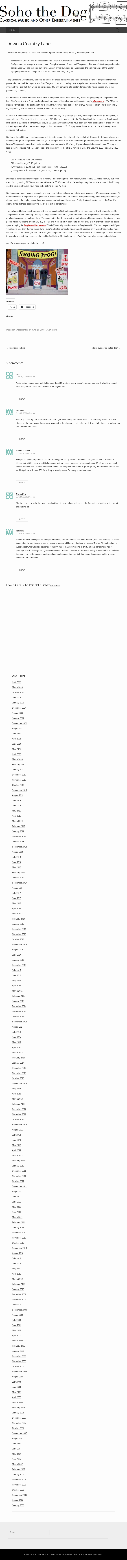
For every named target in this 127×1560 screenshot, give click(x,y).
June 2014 (16, 1037)
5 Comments (51, 330)
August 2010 (17, 1253)
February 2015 (18, 996)
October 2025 (18, 692)
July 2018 (16, 857)
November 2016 (19, 934)
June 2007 (16, 1449)
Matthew (20, 410)
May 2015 (16, 980)
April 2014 (16, 1047)
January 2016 (18, 960)
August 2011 (17, 1191)
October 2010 (18, 1243)
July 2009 (16, 1320)
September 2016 (19, 944)
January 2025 (18, 703)
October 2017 (18, 878)
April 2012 (16, 1150)
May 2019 (16, 811)
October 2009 (18, 1305)
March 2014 (17, 1052)
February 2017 (18, 919)
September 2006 (19, 1495)
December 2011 (19, 1171)
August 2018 (17, 852)
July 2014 (16, 1032)
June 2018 (16, 862)
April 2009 (16, 1335)
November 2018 (19, 836)
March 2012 (17, 1155)
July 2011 (16, 1196)
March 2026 (17, 687)
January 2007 (18, 1474)
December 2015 (19, 965)
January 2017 (18, 924)
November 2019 (19, 780)
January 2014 (18, 1063)
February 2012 (18, 1160)
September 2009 (19, 1310)
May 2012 (16, 1145)
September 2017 (19, 883)
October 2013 (18, 1078)
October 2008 (18, 1366)
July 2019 (16, 800)
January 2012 (18, 1166)
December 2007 (19, 1418)
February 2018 (18, 872)
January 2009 (18, 1351)
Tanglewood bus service (35, 225)
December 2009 (19, 1294)
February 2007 (18, 1469)
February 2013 (18, 1104)
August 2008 (17, 1377)
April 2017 (16, 908)
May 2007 (16, 1454)
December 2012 (19, 1109)
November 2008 (19, 1361)
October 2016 (18, 939)
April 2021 (16, 739)
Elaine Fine (21, 494)
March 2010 (17, 1279)
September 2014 (19, 1022)
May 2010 (16, 1269)
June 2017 (16, 898)
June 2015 (16, 975)
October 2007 (18, 1428)
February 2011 (18, 1222)
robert (18, 374)
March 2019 (17, 821)
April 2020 (16, 754)
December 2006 (19, 1479)
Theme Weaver (93, 1554)
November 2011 (19, 1176)
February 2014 (18, 1058)
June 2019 (16, 805)
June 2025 (16, 697)
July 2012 (16, 1135)
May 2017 (16, 903)
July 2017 (16, 893)
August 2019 (17, 795)
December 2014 (19, 1006)
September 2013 (19, 1083)
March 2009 (17, 1341)
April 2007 (16, 1459)
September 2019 (19, 790)
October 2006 (18, 1490)
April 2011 (16, 1212)
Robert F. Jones (23, 450)
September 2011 (19, 1186)
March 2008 (17, 1402)
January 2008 (18, 1413)
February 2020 (18, 764)
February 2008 (18, 1407)
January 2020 (18, 769)
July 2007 (16, 1443)
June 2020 (16, 744)
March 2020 (17, 759)
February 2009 (18, 1346)
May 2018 (16, 867)
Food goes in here (15, 348)
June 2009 (16, 1325)
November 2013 (19, 1073)
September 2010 (19, 1248)
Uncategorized (21, 330)
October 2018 (18, 841)
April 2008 (16, 1397)
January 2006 (18, 1505)
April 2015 (16, 986)
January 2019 (18, 831)
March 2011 (17, 1217)
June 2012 (16, 1140)
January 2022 (18, 718)
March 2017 (17, 914)
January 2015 (18, 1001)
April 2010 (16, 1274)
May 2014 (16, 1042)
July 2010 (16, 1258)
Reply (22, 399)
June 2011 (16, 1202)
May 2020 (16, 749)
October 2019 (18, 785)
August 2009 (17, 1315)
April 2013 (16, 1094)
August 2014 (17, 1027)
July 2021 (16, 733)
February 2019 (18, 826)
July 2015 (16, 970)
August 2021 (17, 728)
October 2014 (18, 1016)
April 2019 (16, 816)
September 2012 (19, 1124)
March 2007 (17, 1464)
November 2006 (19, 1485)
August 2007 (17, 1438)
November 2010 (19, 1238)
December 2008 (19, 1356)
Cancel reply (55, 585)
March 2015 (17, 991)
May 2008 (16, 1392)
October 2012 (18, 1119)
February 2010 (18, 1284)
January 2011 (18, 1227)
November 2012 (19, 1114)
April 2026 (16, 682)
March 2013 (17, 1099)
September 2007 (19, 1433)
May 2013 (16, 1088)
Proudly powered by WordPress (44, 1554)
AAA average (98, 101)
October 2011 (18, 1181)
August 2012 (17, 1130)
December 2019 (19, 775)
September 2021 (19, 723)
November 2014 (19, 1011)
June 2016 (16, 955)
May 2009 (16, 1330)
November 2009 (19, 1299)
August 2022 (17, 713)
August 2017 (17, 888)
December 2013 (19, 1068)
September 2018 (19, 847)
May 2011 (16, 1207)
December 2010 (19, 1233)
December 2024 (19, 708)
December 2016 (19, 929)
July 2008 (16, 1382)
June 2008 (16, 1387)
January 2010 (18, 1289)
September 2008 (19, 1371)
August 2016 (17, 950)
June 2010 (16, 1263)
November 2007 (19, 1423)
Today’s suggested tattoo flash (105, 348)
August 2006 (17, 1500)
